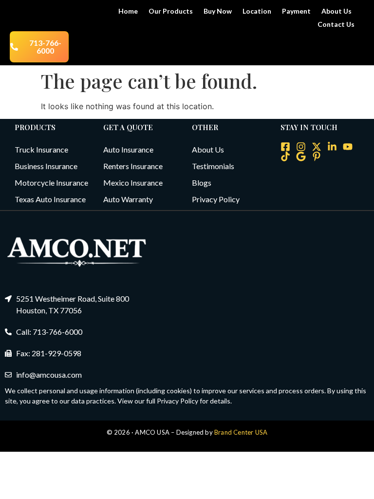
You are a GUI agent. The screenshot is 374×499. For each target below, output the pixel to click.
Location (257, 11)
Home (128, 11)
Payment (296, 11)
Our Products (171, 11)
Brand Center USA (240, 432)
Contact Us (336, 24)
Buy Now (218, 11)
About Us (336, 11)
